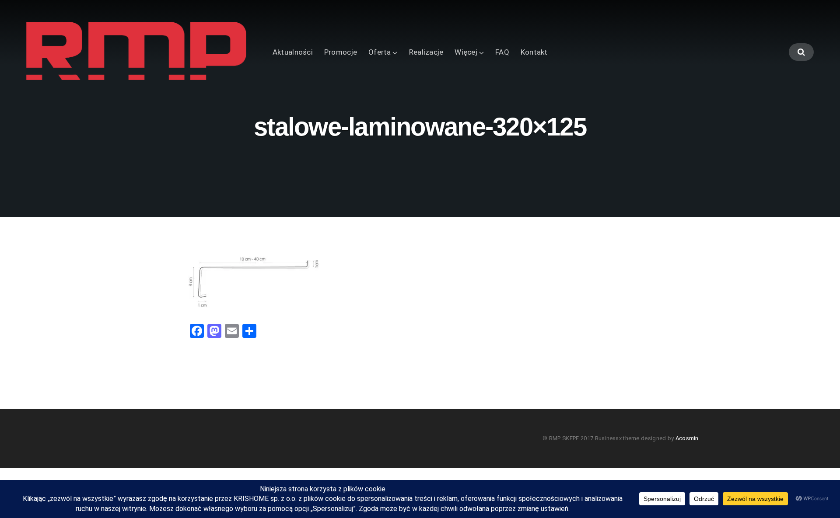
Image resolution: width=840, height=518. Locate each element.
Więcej (466, 52)
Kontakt (534, 52)
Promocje (340, 52)
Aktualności (293, 52)
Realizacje (426, 52)
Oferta (379, 52)
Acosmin (687, 438)
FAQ (502, 52)
